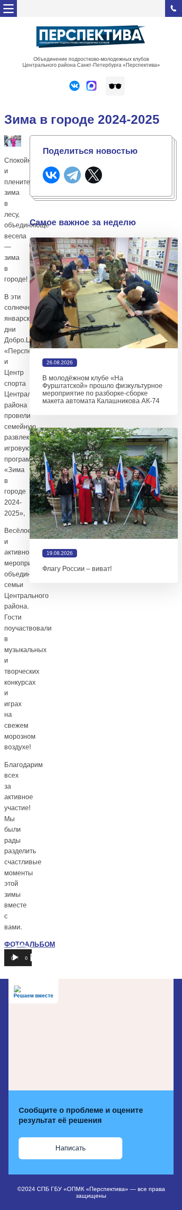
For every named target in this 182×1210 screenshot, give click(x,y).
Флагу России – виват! (77, 568)
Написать (70, 1148)
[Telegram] (72, 175)
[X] (93, 175)
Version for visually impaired (115, 86)
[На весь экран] (34, 957)
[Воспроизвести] (15, 957)
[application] (18, 962)
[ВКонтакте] (51, 175)
